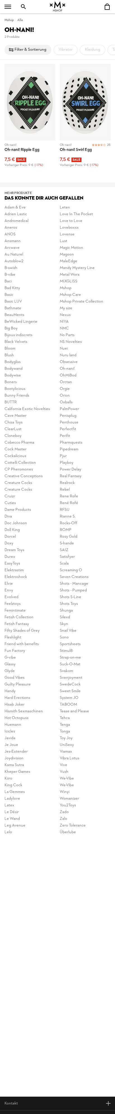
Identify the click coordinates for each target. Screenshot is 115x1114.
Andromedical (16, 221)
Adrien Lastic (15, 214)
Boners (10, 382)
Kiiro (8, 778)
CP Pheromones (18, 469)
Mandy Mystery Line (77, 268)
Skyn (64, 624)
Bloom (9, 349)
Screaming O (71, 570)
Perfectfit (68, 429)
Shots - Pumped (73, 590)
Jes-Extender (16, 752)
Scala (64, 563)
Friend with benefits (21, 644)
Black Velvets (15, 342)
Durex (9, 557)
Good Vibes (14, 678)
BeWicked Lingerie (20, 322)
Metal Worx (70, 275)
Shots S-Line (70, 597)
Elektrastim (14, 570)
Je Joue (11, 745)
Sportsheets (70, 644)
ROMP (65, 530)
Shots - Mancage (74, 584)
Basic (8, 295)
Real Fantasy (71, 476)
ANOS (10, 234)
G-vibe (10, 658)
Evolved (11, 597)
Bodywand (13, 369)
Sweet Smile (70, 691)
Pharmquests (71, 443)
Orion (65, 396)
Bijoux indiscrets (18, 335)
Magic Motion (71, 248)
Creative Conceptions (23, 476)
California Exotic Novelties (27, 409)
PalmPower (69, 409)
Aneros (10, 228)
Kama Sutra (14, 765)
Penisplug (68, 416)
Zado (64, 812)
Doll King (12, 530)
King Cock (13, 785)
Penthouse (69, 422)
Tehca (65, 718)
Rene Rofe (69, 496)
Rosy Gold (68, 537)
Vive (63, 765)
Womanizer (69, 799)
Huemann (12, 725)
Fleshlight (12, 637)
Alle (20, 20)
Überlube (68, 832)
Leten (65, 207)
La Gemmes (14, 792)
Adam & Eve (15, 207)
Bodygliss (12, 362)
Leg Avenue (14, 825)
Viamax (66, 752)
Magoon (67, 254)
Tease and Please (74, 711)
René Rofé (69, 503)
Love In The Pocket (76, 214)
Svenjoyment (71, 678)
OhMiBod (68, 375)
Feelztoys (12, 604)
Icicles (9, 731)
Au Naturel (13, 254)
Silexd (65, 617)
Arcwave (12, 248)
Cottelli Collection (20, 463)
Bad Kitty (12, 288)
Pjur (63, 456)
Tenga (65, 725)
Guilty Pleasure (17, 684)
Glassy (10, 664)
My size (66, 308)
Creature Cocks (18, 483)
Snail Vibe (68, 631)
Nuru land (68, 355)
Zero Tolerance (73, 825)
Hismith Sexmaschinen (23, 711)
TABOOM (68, 705)
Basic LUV (13, 301)
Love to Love (71, 221)
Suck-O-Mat (70, 664)
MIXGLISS (68, 281)
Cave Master (15, 416)
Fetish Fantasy (16, 624)
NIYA (64, 322)
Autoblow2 (13, 261)
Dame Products (17, 510)
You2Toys (68, 805)
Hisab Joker (14, 705)
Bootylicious (14, 389)
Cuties (10, 503)
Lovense (67, 234)
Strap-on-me (70, 658)
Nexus (65, 315)
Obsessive (69, 362)
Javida (9, 738)
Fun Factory (14, 651)
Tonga (65, 731)
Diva (8, 516)
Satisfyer (67, 557)
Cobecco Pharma (19, 443)
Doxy (8, 543)
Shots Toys (69, 604)
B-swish (10, 268)
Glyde (9, 671)
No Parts (67, 335)
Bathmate (12, 308)
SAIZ (64, 550)
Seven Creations (74, 577)
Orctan (66, 382)
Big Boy (11, 328)
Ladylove (12, 799)
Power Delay (70, 469)
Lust (63, 241)
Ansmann (12, 241)
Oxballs (66, 402)
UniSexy (67, 745)
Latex (9, 805)
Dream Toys (14, 550)
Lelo (8, 832)
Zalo (63, 819)
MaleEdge (68, 261)
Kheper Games (17, 772)
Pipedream (69, 449)
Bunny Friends (16, 396)
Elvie (8, 584)
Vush (64, 772)
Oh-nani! (67, 369)
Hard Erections (17, 698)
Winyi (65, 792)
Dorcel (10, 537)
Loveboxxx (69, 228)
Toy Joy (66, 738)
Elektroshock (15, 577)
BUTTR (10, 402)
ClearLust (12, 429)
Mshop (9, 20)
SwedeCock (70, 684)
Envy (8, 590)
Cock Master (15, 449)
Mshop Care (70, 295)
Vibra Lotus (69, 758)
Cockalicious (15, 456)
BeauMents (14, 315)
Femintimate (15, 611)
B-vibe (9, 275)
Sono (64, 637)
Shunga (66, 611)
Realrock (67, 483)
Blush (9, 355)
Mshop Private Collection (81, 301)
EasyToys (12, 563)
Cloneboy (12, 436)
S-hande (67, 543)
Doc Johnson (15, 523)
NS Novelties (71, 342)
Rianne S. (68, 516)
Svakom (66, 671)
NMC (64, 328)
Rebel (65, 490)
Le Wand (12, 819)
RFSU (65, 510)
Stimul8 (66, 651)
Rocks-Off (68, 523)
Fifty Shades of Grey (22, 631)
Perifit (65, 436)
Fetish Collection (18, 617)
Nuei (64, 349)
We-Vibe (67, 778)
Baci (8, 281)
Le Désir (11, 812)
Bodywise (12, 375)
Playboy (66, 463)
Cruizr (9, 496)
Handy (10, 691)
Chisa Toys (13, 422)
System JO (69, 698)
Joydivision (13, 758)
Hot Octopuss (16, 718)
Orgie (65, 389)
